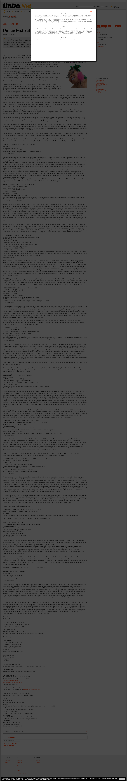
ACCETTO (121, 779)
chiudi (90, 11)
